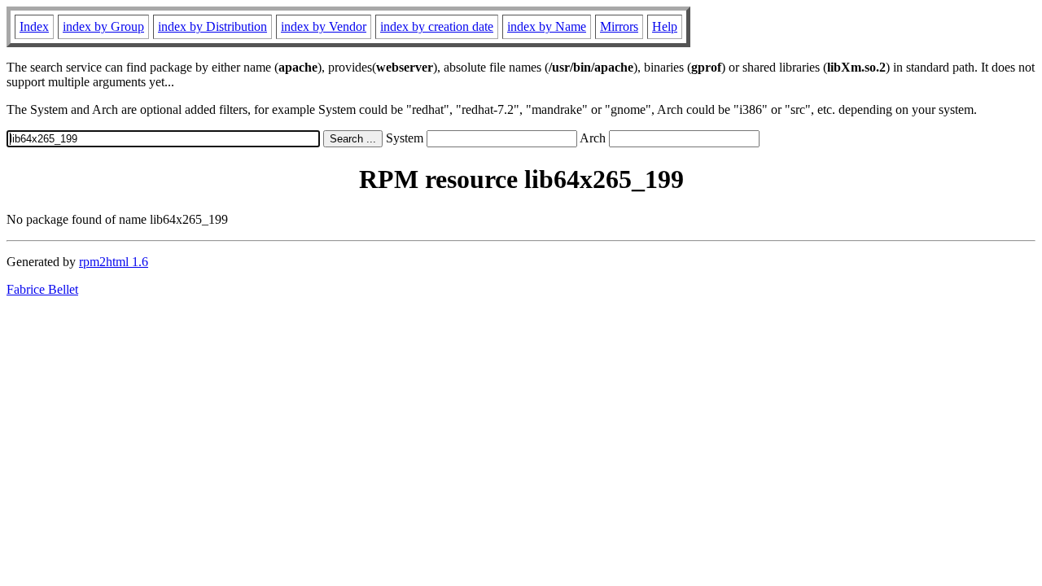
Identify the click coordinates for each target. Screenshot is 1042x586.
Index (34, 26)
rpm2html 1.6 (113, 262)
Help (664, 26)
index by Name (546, 26)
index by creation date (436, 26)
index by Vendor (323, 26)
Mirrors (619, 26)
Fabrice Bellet (42, 289)
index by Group (103, 26)
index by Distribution (212, 26)
